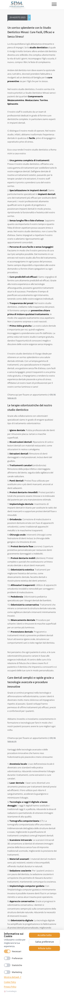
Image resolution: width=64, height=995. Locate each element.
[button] (54, 5)
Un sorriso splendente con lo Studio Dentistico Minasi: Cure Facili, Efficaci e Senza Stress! (30, 32)
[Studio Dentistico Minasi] (29, 5)
